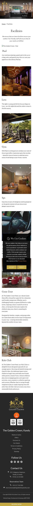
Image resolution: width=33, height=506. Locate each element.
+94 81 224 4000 (26, 4)
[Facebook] (11, 462)
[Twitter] (18, 462)
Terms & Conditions (16, 446)
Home (3, 24)
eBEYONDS (27, 498)
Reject (21, 267)
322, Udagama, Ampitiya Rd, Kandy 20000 (24, 4)
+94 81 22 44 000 (17, 477)
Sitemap (16, 451)
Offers (17, 437)
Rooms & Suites (16, 435)
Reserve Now (16, 504)
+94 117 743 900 (17, 485)
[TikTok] (21, 462)
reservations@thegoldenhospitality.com (18, 488)
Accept (11, 267)
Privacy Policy (16, 448)
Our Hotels (16, 443)
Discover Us (16, 440)
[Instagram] (15, 462)
